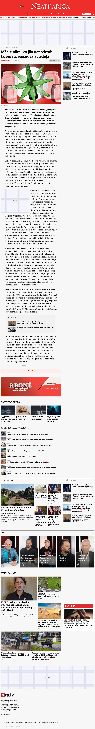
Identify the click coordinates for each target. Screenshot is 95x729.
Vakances (51, 722)
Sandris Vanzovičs (6, 60)
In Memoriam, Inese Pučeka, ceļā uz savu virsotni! (41, 495)
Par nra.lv (3, 722)
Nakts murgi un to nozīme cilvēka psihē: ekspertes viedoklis (53, 418)
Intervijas (24, 14)
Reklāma (8, 722)
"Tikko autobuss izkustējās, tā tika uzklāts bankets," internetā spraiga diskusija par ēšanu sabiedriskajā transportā (82, 76)
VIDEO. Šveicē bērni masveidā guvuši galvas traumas (48, 596)
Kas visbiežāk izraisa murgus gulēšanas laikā (21, 418)
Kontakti (56, 722)
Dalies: (24, 366)
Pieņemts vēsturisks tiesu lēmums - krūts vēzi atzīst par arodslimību (35, 328)
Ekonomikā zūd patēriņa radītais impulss (21, 456)
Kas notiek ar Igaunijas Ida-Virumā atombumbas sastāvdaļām (16, 510)
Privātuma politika (19, 722)
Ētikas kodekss (44, 722)
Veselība (53, 14)
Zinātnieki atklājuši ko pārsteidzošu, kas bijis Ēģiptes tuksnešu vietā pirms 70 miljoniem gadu (49, 623)
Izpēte (38, 14)
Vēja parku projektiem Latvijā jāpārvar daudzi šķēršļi (25, 451)
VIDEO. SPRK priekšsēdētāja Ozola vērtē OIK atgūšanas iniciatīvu (29, 440)
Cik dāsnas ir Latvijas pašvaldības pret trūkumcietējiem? (26, 462)
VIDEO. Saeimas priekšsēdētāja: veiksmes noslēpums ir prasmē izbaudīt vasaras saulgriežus (40, 521)
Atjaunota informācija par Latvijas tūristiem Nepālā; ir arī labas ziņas (82, 64)
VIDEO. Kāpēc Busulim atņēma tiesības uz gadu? (81, 54)
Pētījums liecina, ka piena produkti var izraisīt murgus (38, 418)
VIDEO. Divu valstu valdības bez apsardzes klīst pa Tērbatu (27, 434)
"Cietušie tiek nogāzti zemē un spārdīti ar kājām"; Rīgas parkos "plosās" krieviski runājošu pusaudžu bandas (45, 656)
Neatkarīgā (7, 48)
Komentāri (31, 14)
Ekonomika (61, 14)
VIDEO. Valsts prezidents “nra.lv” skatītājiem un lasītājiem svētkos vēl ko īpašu (53, 521)
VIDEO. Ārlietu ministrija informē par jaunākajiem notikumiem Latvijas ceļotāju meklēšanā (33, 322)
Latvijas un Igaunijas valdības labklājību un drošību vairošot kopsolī (30, 473)
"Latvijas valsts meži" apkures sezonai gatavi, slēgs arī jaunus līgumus (31, 468)
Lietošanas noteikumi (28, 722)
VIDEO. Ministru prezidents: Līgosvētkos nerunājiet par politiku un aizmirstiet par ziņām (54, 498)
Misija (12, 722)
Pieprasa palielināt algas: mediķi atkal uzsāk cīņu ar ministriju (28, 445)
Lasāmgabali (45, 14)
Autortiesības (37, 722)
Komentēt (31, 371)
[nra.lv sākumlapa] (23, 6)
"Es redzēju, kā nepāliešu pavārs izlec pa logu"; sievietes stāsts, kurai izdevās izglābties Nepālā (81, 95)
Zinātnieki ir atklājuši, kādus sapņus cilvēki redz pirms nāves (8, 418)
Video (4, 532)
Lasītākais (69, 48)
